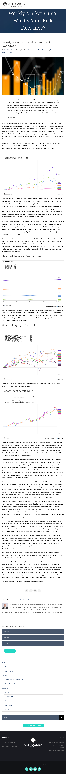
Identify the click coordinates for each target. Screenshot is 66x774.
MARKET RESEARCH (9, 751)
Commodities (46, 50)
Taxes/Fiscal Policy (10, 684)
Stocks (11, 52)
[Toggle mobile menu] (63, 4)
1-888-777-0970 (59, 742)
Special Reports (9, 671)
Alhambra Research (32, 50)
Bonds (40, 50)
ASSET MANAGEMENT (10, 742)
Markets (58, 50)
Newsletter (5, 52)
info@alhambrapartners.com (55, 750)
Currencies (53, 50)
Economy (6, 675)
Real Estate (8, 705)
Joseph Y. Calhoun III (9, 50)
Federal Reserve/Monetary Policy (15, 679)
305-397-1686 (59, 745)
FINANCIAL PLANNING (10, 747)
